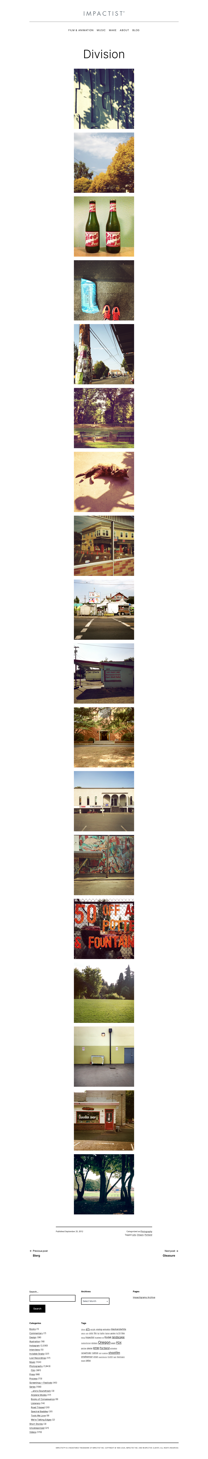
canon (83, 1333)
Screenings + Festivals (40, 1382)
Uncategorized (36, 1428)
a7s (88, 1329)
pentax (83, 1348)
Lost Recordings (37, 1358)
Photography (146, 1231)
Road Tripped (38, 1407)
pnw (96, 1348)
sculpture (105, 1353)
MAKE (113, 30)
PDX (118, 1342)
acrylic (93, 1329)
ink (103, 1337)
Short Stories (36, 1424)
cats (134, 1235)
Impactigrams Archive (144, 1297)
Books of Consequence (43, 1399)
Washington (121, 1357)
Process (33, 1378)
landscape (118, 1337)
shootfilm (114, 1352)
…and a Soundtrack (41, 1391)
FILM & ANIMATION (81, 30)
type (114, 1357)
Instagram (34, 1345)
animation (106, 1329)
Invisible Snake (36, 1353)
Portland (148, 1235)
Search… (34, 1291)
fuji (98, 1333)
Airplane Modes (39, 1395)
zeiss (88, 1360)
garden (113, 1333)
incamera (98, 1337)
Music (32, 1362)
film (95, 1333)
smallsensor (87, 1356)
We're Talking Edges (41, 1419)
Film (33, 1370)
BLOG (136, 30)
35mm (83, 1329)
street (95, 1357)
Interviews (34, 1349)
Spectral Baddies (39, 1411)
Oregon (140, 1235)
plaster (90, 1348)
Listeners (35, 1403)
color (91, 1333)
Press (32, 1374)
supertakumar (103, 1357)
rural (100, 1353)
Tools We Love (38, 1415)
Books (32, 1329)
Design (32, 1337)
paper (113, 1343)
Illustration (34, 1341)
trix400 (110, 1357)
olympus (94, 1343)
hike (123, 1333)
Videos (32, 1432)
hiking (83, 1337)
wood (83, 1361)
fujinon (107, 1333)
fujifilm (102, 1333)
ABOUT (124, 30)
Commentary (36, 1333)
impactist (89, 1337)
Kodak (107, 1337)
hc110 (118, 1333)
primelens (113, 1348)
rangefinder (86, 1353)
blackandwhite (118, 1329)
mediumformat (86, 1343)
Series (32, 1387)
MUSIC (101, 30)
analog (99, 1329)
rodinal (95, 1353)
